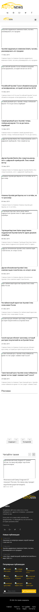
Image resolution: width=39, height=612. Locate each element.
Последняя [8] (27, 442)
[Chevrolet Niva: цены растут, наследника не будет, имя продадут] (8, 570)
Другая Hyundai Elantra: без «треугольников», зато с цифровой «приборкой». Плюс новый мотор (18, 160)
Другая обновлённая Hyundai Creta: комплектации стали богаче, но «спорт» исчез (18, 269)
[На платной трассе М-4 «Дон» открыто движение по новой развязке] (30, 577)
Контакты (32, 609)
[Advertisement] (19, 415)
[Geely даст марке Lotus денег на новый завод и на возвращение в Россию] (19, 584)
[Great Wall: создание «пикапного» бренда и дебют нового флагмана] (19, 577)
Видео (25, 609)
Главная (9, 607)
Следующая (11, 442)
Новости (17, 607)
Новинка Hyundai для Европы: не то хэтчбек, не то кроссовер (19, 196)
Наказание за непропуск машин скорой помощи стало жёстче (18, 541)
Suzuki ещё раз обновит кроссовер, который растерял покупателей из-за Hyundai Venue (18, 339)
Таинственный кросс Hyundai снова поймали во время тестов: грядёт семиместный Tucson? (19, 374)
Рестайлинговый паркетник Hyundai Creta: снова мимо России (17, 304)
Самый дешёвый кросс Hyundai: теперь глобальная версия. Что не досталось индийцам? (16, 123)
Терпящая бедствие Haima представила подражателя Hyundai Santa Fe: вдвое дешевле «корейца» (18, 232)
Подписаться (30, 591)
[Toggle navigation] (35, 19)
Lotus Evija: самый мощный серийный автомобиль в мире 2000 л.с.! (19, 557)
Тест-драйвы (26, 607)
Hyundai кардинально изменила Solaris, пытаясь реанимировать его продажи (19, 50)
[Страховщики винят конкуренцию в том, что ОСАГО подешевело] (30, 570)
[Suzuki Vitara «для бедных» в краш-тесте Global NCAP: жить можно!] (30, 584)
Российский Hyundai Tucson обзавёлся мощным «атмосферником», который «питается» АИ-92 (19, 87)
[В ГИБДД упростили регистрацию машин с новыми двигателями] (19, 570)
